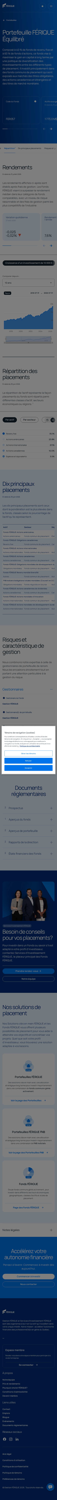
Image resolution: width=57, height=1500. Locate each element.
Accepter (28, 768)
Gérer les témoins (28, 753)
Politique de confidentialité (30, 746)
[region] (28, 750)
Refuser (28, 761)
